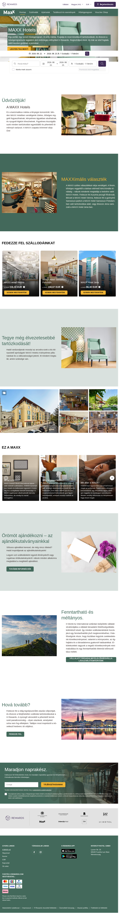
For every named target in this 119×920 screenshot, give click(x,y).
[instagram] (40, 852)
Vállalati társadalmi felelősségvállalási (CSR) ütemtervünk (91, 659)
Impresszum (26, 908)
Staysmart (6, 853)
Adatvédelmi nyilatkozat (10, 908)
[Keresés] (102, 64)
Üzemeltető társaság (66, 908)
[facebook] (34, 852)
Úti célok (5, 866)
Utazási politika (82, 908)
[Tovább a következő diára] (112, 478)
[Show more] (4, 393)
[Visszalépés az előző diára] (4, 39)
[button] (29, 411)
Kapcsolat (5, 863)
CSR (4, 860)
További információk (20, 569)
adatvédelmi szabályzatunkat (42, 790)
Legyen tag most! (19, 49)
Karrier (4, 856)
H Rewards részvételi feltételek (45, 908)
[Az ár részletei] (24, 287)
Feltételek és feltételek (99, 908)
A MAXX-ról (6, 850)
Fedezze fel (15, 734)
